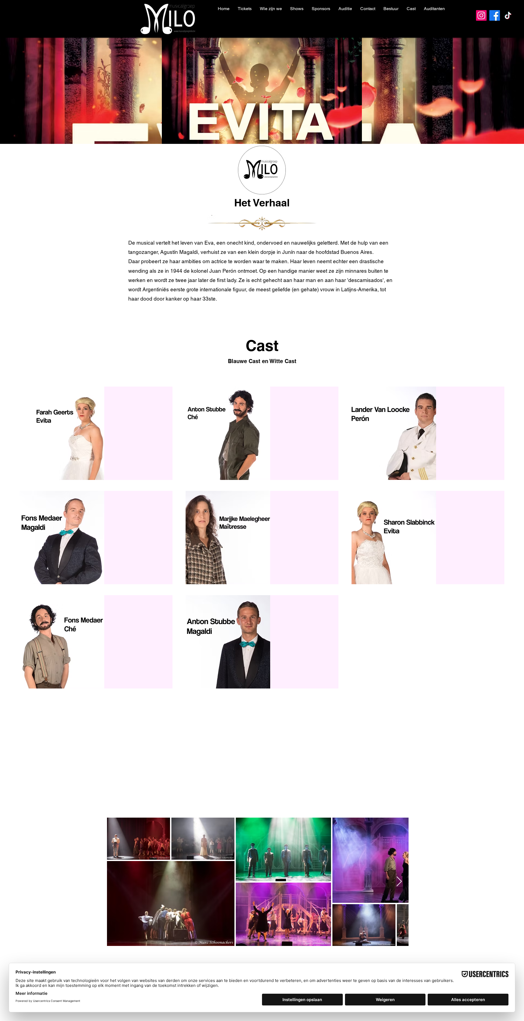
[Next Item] (399, 881)
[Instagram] (481, 15)
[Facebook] (494, 15)
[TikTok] (508, 15)
